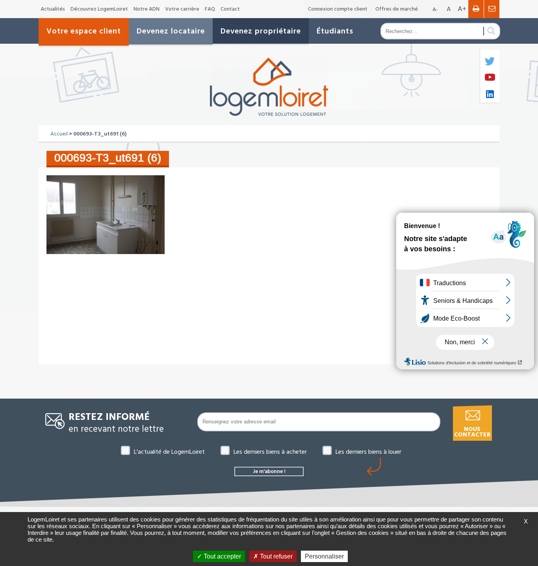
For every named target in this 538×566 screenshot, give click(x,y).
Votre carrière (182, 9)
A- (435, 9)
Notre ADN (147, 9)
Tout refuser (275, 556)
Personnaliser (324, 556)
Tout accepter (221, 556)
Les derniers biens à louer (368, 451)
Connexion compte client (337, 9)
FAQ (210, 9)
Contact (230, 9)
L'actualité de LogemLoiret (169, 451)
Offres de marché (396, 9)
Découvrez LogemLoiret (99, 9)
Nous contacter (472, 432)
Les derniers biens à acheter (270, 451)
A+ (462, 9)
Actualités (53, 9)
